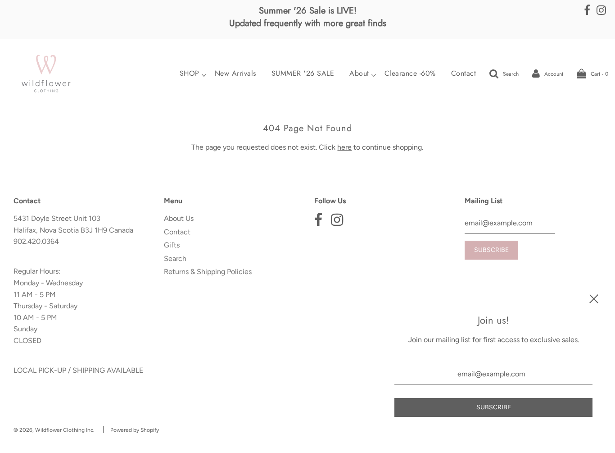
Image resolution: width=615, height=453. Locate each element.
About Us (179, 218)
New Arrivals (235, 73)
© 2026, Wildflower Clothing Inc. (54, 430)
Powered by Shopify (134, 430)
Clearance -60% (410, 73)
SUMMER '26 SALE (303, 73)
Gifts (172, 245)
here (344, 147)
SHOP (189, 73)
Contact (463, 73)
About (359, 73)
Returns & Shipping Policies (208, 271)
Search (175, 258)
